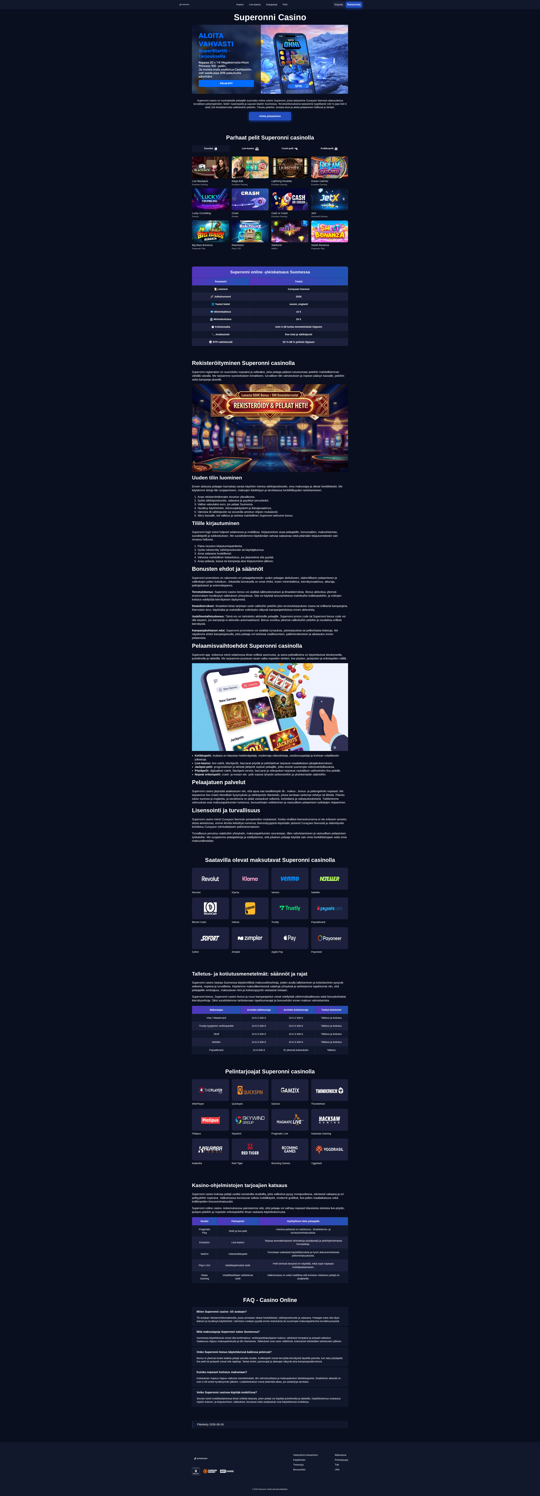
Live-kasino (248, 148)
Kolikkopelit (327, 148)
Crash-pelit (287, 148)
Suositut (208, 148)
